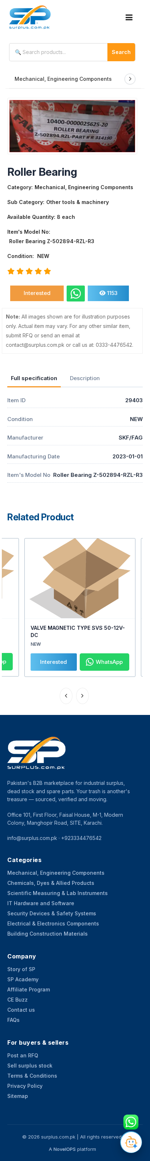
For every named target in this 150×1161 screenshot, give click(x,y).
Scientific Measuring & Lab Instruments (57, 893)
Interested (37, 293)
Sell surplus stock (29, 1065)
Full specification (34, 378)
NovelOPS (65, 1149)
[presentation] (66, 696)
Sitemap (17, 1096)
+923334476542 (81, 838)
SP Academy (23, 979)
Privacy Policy (25, 1086)
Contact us (21, 1010)
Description (85, 378)
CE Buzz (17, 999)
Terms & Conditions (32, 1076)
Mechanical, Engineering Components (63, 79)
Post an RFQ (22, 1055)
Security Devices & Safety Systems (51, 913)
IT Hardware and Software (40, 903)
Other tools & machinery (77, 202)
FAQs (13, 1020)
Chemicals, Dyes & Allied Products (50, 883)
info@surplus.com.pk (32, 838)
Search (121, 52)
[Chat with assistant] (131, 1142)
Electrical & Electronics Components (53, 923)
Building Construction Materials (47, 934)
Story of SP (21, 969)
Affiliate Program (28, 989)
